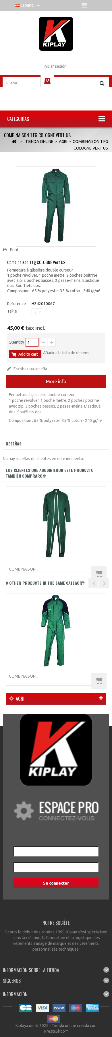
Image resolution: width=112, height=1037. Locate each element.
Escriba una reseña (30, 369)
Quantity (16, 342)
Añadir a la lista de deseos (66, 352)
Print (14, 249)
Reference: (17, 303)
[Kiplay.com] (56, 34)
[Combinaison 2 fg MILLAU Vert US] (56, 523)
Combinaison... (23, 569)
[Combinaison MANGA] (56, 630)
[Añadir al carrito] (99, 574)
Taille (12, 311)
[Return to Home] (14, 141)
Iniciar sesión (55, 66)
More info (56, 381)
